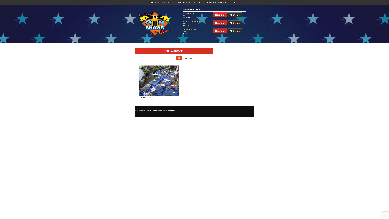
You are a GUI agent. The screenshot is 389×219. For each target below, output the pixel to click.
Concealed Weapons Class (189, 2)
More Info (219, 14)
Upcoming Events (165, 2)
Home (151, 2)
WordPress (172, 111)
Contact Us (235, 2)
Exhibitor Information (216, 2)
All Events (235, 14)
